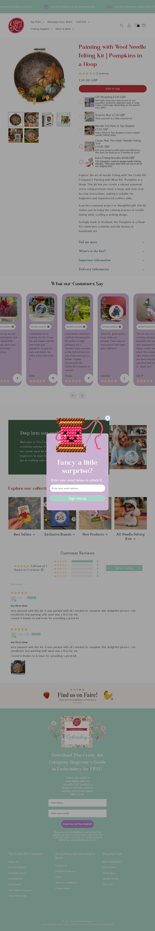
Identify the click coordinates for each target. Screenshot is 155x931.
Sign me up (77, 498)
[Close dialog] (107, 418)
